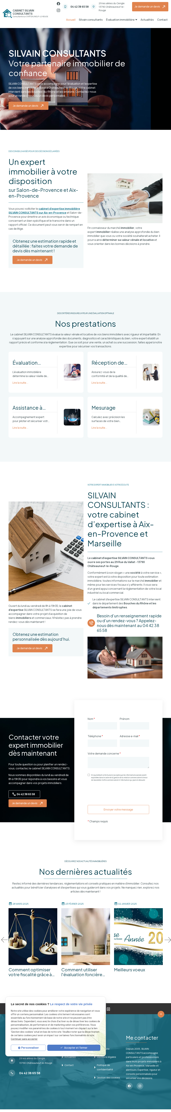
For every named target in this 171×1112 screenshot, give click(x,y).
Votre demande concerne (104, 753)
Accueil (70, 20)
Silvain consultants (91, 20)
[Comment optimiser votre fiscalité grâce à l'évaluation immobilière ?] (33, 936)
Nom (91, 719)
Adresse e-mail (130, 736)
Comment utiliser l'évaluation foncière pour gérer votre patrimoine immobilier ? (85, 972)
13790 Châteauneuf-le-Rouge (112, 7)
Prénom (124, 719)
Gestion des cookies (108, 1077)
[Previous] (4, 940)
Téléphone (95, 736)
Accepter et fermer (75, 1047)
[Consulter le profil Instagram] (58, 10)
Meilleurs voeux (129, 969)
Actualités (147, 20)
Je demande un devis (150, 6)
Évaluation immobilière (120, 20)
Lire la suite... (20, 382)
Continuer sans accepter (24, 1039)
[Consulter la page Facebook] (58, 3)
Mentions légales (106, 1056)
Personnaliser (30, 1047)
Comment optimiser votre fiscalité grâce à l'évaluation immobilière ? (33, 972)
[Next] (167, 940)
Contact (162, 20)
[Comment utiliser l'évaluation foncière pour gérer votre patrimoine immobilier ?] (85, 936)
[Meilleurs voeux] (138, 936)
